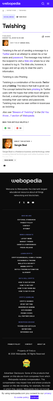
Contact (26, 226)
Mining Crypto (26, 266)
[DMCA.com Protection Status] (26, 361)
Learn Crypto (26, 253)
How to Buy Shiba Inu (26, 288)
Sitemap (26, 229)
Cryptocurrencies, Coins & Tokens (26, 257)
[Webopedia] (11, 3)
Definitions (11, 10)
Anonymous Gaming (26, 307)
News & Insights (26, 235)
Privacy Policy (26, 223)
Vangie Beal (25, 43)
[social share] (19, 202)
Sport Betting (26, 304)
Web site (28, 61)
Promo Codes (26, 313)
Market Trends (26, 242)
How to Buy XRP (26, 285)
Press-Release (26, 248)
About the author (22, 141)
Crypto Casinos (26, 301)
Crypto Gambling (26, 297)
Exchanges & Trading (26, 260)
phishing (36, 89)
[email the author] (4, 166)
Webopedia (28, 115)
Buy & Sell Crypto (26, 278)
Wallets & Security (26, 263)
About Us (41, 344)
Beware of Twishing (23, 112)
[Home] (3, 10)
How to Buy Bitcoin (26, 282)
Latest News (26, 239)
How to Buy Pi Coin (26, 291)
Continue (34, 397)
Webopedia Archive (26, 322)
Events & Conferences (26, 245)
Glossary (26, 272)
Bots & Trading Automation (26, 269)
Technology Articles (26, 326)
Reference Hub (26, 332)
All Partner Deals (26, 316)
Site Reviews (26, 310)
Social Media (9, 17)
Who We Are (26, 216)
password (18, 57)
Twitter (5, 54)
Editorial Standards (26, 220)
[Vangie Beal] (5, 41)
